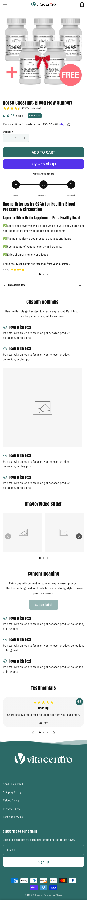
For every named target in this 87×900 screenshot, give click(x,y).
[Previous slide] (8, 536)
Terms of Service (13, 817)
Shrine (59, 894)
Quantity (8, 131)
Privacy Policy (11, 808)
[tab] (40, 274)
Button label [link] (43, 604)
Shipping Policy (12, 792)
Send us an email (13, 784)
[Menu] (5, 4)
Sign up (43, 862)
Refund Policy (11, 800)
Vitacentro (38, 894)
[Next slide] (79, 536)
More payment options (43, 173)
